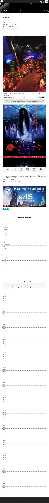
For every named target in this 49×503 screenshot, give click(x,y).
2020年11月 (4, 423)
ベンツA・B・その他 (6, 244)
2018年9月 (4, 472)
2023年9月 (4, 360)
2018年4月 (4, 481)
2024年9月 (4, 337)
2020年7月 (4, 431)
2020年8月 (4, 429)
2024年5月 (4, 345)
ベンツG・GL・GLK (6, 255)
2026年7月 (4, 296)
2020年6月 (4, 433)
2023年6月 (4, 365)
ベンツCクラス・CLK (6, 250)
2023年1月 (4, 375)
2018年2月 (4, 485)
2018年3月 (4, 483)
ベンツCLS (4, 246)
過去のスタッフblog (5, 227)
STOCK (41, 2)
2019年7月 (4, 453)
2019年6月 (4, 455)
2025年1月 (4, 330)
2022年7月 (4, 386)
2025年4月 (4, 324)
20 (24, 286)
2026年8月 (4, 294)
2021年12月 (4, 399)
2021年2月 (4, 418)
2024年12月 (4, 332)
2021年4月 (4, 414)
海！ (3, 276)
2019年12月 (4, 444)
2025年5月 (4, 322)
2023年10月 (4, 358)
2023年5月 (4, 367)
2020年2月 (4, 440)
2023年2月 (4, 373)
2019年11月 (4, 446)
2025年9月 (4, 315)
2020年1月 (4, 442)
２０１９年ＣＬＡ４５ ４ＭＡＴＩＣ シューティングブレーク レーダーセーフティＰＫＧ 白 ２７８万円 (16, 269)
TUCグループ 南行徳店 (10, 1)
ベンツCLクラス (5, 248)
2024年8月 (4, 339)
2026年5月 (4, 300)
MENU (47, 1)
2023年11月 (4, 356)
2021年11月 (4, 401)
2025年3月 (4, 326)
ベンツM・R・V (5, 257)
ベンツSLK (4, 261)
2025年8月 (4, 317)
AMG (4, 242)
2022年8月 (4, 384)
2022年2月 (4, 395)
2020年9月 (4, 427)
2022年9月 (4, 382)
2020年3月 (4, 438)
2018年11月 (4, 468)
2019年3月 (4, 461)
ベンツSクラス (5, 263)
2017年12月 (4, 489)
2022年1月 (4, 397)
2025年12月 (4, 309)
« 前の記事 (21, 217)
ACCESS (43, 2)
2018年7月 (4, 476)
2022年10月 (4, 380)
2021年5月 (4, 412)
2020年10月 (4, 425)
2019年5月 (4, 457)
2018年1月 (4, 487)
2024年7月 (4, 341)
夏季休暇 (4, 274)
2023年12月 (4, 354)
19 (18, 286)
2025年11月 (4, 311)
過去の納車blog (5, 229)
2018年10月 (4, 470)
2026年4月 (4, 302)
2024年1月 (4, 352)
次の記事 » (28, 217)
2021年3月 (4, 416)
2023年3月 (4, 371)
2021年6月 (4, 410)
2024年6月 (4, 343)
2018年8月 (4, 474)
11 (12, 285)
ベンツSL (4, 259)
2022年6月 (4, 388)
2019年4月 (4, 459)
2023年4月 (4, 369)
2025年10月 (4, 313)
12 (18, 285)
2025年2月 (4, 328)
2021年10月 (4, 403)
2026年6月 (4, 298)
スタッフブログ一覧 (5, 235)
